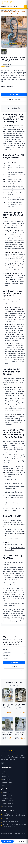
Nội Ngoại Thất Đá (7, 806)
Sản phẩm (5, 774)
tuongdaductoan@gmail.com (10, 821)
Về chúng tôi (5, 776)
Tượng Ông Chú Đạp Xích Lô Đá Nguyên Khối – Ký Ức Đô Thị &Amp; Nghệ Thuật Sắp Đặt (20, 733)
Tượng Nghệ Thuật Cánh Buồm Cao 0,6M (20, 705)
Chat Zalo (15, 662)
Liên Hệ (15, 6)
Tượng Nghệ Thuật (12, 10)
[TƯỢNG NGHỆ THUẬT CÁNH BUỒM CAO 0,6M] (20, 695)
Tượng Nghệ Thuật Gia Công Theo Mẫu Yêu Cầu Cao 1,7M (7, 705)
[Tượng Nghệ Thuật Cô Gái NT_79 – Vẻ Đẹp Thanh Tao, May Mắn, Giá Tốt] (7, 724)
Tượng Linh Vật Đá (7, 795)
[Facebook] (2, 763)
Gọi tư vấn (14, 666)
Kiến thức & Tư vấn (7, 782)
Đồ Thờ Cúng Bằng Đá (8, 801)
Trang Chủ (3, 6)
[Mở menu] (25, 6)
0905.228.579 (6, 818)
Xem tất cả (13, 685)
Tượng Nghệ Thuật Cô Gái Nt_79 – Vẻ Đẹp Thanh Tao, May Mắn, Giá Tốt (7, 733)
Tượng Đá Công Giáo (7, 803)
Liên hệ (4, 785)
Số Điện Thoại (6, 655)
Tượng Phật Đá (6, 792)
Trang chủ (3, 10)
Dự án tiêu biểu (6, 779)
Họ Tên (5, 649)
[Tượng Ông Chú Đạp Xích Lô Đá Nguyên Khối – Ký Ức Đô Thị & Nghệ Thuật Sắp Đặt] (20, 724)
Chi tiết (9, 712)
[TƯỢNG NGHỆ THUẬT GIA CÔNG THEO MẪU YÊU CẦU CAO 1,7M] (7, 695)
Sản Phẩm (9, 6)
